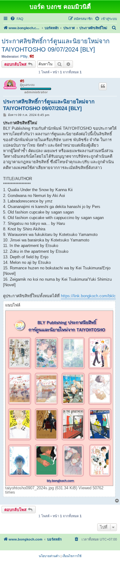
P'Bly (24, 56)
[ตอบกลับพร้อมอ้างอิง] (103, 86)
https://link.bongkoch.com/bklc (88, 296)
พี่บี (32, 56)
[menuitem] (16, 18)
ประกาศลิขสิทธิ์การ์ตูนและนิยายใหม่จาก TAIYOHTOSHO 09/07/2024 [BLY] (56, 45)
